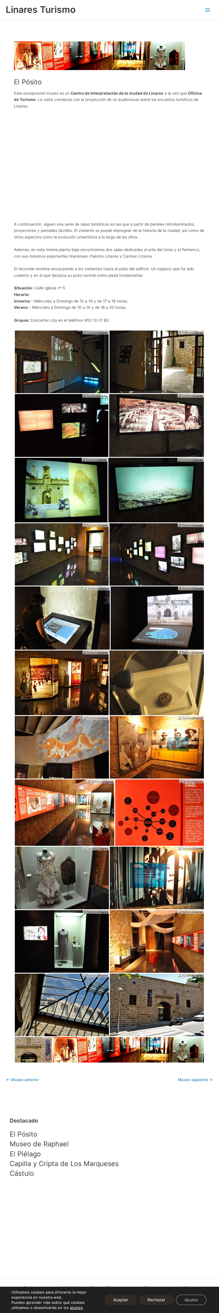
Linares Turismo (41, 9)
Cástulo (22, 1173)
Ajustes (191, 1299)
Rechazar (156, 1299)
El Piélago (25, 1154)
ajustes (76, 1307)
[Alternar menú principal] (208, 10)
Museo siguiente (195, 1079)
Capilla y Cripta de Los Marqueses (64, 1163)
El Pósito (23, 1134)
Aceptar (120, 1299)
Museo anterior (22, 1079)
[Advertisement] (110, 1229)
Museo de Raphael (39, 1144)
